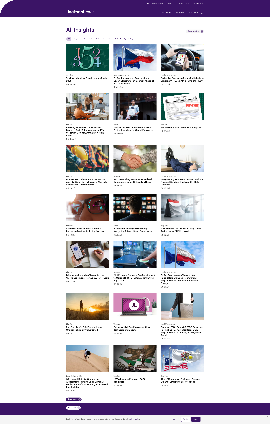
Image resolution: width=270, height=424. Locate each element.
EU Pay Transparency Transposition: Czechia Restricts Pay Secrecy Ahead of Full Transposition (133, 81)
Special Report (130, 39)
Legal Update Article (92, 39)
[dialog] (135, 419)
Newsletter (107, 39)
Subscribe (180, 3)
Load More (72, 399)
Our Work (179, 13)
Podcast (118, 39)
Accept (196, 419)
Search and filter (194, 31)
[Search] (201, 13)
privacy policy (134, 419)
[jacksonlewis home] (80, 11)
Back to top (72, 407)
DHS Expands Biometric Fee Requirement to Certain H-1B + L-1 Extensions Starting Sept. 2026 (134, 278)
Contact (188, 3)
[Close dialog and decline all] (267, 417)
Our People (166, 13)
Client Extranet (198, 3)
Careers (154, 3)
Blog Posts (77, 39)
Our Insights (192, 13)
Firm (147, 3)
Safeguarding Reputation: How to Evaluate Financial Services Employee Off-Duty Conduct (182, 182)
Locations (171, 3)
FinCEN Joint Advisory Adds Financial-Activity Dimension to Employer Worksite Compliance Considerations (86, 182)
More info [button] (176, 419)
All (69, 39)
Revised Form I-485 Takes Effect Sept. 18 (181, 128)
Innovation (162, 3)
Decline (185, 419)
